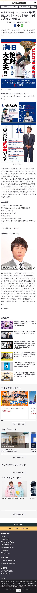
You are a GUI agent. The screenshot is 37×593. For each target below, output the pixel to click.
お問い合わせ (5, 573)
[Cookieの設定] (28, 585)
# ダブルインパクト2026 (10, 6)
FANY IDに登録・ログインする (18, 528)
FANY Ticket (5, 539)
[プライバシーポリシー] (7, 586)
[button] (35, 2)
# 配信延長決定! (24, 6)
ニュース (20, 22)
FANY (3, 536)
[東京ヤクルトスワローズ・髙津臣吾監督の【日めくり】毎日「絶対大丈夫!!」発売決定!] (15, 25)
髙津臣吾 (6, 309)
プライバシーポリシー (8, 560)
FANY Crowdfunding (7, 547)
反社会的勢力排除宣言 (8, 563)
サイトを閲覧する (18, 424)
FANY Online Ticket (7, 542)
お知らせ (27, 22)
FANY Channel (6, 545)
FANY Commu (5, 553)
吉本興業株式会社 (7, 571)
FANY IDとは (18, 524)
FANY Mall (4, 550)
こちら (17, 228)
